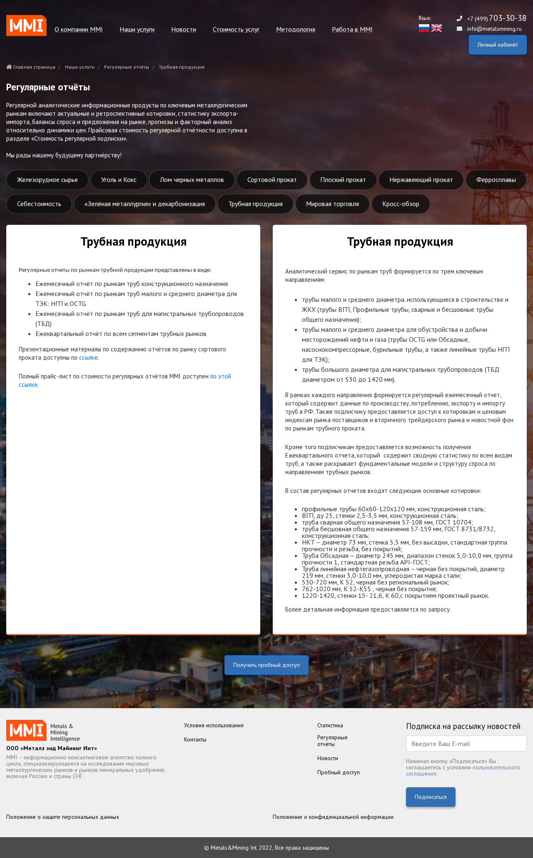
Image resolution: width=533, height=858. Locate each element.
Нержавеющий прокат (421, 179)
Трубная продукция (255, 203)
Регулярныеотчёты (332, 740)
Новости (183, 29)
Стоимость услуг (236, 29)
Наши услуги (137, 29)
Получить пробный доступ (266, 665)
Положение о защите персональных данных (62, 816)
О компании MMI (79, 29)
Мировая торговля (332, 203)
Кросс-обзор (400, 203)
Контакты (195, 739)
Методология (295, 29)
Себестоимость (39, 203)
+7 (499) (497, 18)
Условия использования (214, 725)
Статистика (330, 725)
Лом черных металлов (192, 179)
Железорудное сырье (47, 179)
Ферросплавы (496, 179)
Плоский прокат (343, 179)
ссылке (88, 357)
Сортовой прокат (272, 179)
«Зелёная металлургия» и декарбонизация (145, 203)
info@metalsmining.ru (494, 29)
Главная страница (33, 67)
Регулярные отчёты (126, 67)
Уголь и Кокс (119, 179)
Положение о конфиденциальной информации (333, 816)
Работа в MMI (352, 29)
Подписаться (431, 797)
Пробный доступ (338, 772)
